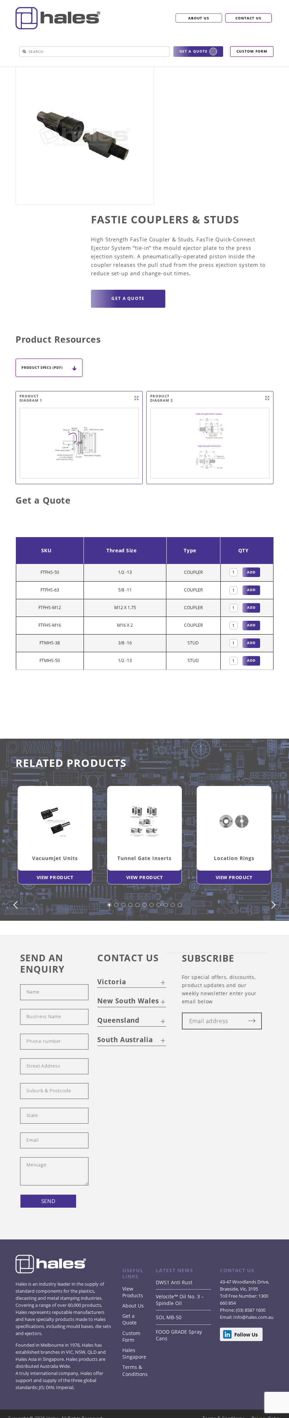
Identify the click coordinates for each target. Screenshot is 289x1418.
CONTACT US (248, 18)
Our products (48, 69)
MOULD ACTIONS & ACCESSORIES (172, 69)
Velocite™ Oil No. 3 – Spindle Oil (180, 1324)
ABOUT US (199, 18)
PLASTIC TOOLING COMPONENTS (102, 69)
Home (22, 69)
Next (272, 930)
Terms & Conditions (135, 1395)
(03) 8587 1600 (250, 1335)
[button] (24, 51)
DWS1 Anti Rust (174, 1307)
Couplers (220, 69)
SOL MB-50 (169, 1342)
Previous (17, 930)
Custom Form (131, 1361)
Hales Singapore (134, 1378)
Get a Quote (129, 1344)
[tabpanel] (55, 861)
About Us (133, 1330)
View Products (132, 1316)
